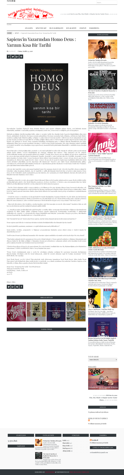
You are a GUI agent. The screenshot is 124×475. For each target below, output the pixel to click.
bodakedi (12, 51)
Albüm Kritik (66, 451)
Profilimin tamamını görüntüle (97, 424)
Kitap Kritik (66, 446)
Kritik (64, 440)
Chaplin (82, 28)
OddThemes (50, 472)
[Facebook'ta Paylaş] (9, 57)
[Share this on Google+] (17, 57)
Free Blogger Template (79, 472)
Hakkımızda (94, 28)
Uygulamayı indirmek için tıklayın (98, 412)
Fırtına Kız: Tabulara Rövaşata (52, 441)
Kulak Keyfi (71, 28)
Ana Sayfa (29, 28)
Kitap (17, 33)
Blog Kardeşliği (56, 28)
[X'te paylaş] (13, 57)
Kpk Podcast (41, 28)
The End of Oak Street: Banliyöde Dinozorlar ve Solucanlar (50, 456)
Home (9, 33)
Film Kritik (66, 443)
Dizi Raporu (66, 448)
